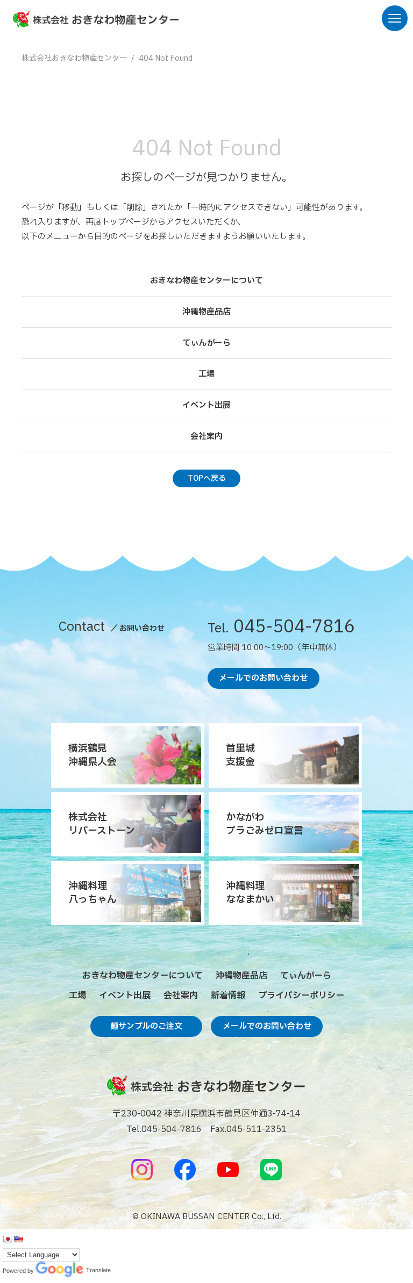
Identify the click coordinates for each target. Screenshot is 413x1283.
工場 (206, 374)
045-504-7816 (281, 628)
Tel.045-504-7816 (164, 1129)
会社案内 (206, 436)
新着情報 (228, 995)
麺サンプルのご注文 (146, 1026)
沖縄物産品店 (206, 312)
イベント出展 (206, 405)
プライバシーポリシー (301, 995)
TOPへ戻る (207, 478)
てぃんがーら (207, 343)
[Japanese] (7, 1239)
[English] (18, 1239)
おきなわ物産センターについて (206, 281)
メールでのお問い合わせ (263, 678)
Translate (59, 1271)
